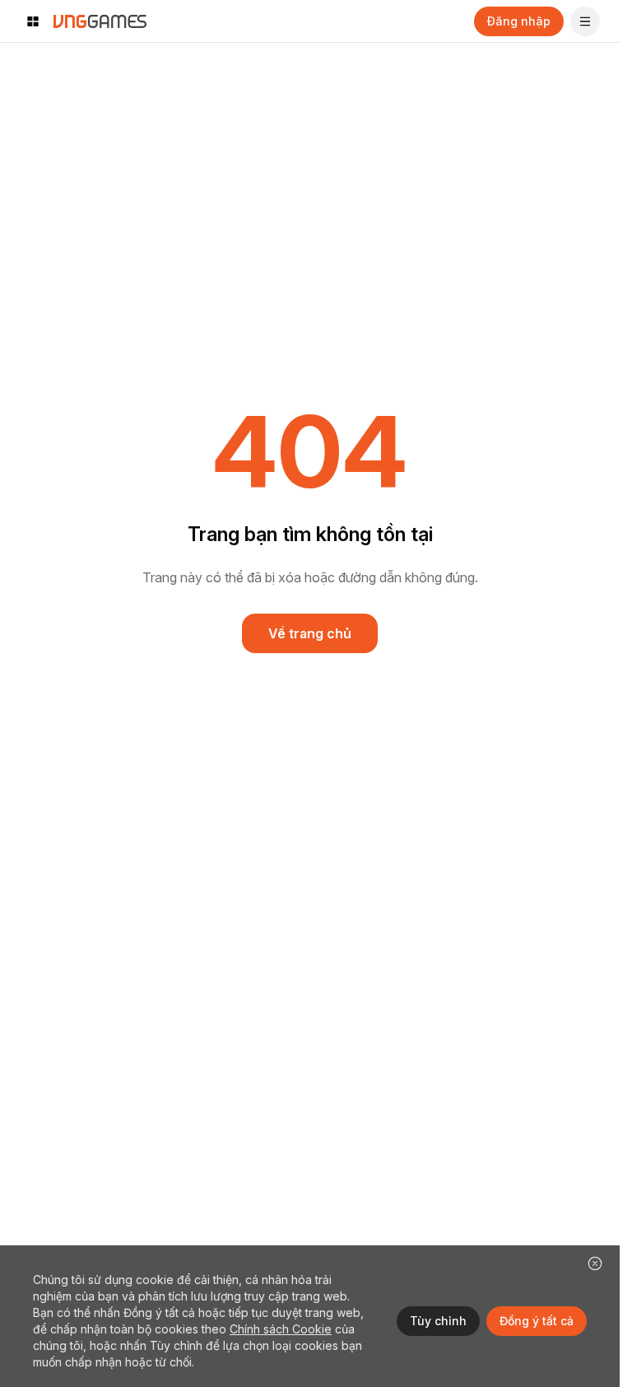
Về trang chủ (309, 633)
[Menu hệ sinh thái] (33, 21)
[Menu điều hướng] (585, 21)
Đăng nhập (519, 21)
